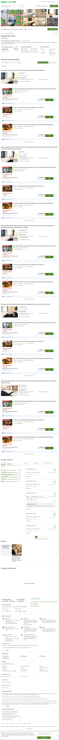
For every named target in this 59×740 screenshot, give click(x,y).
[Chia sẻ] (57, 33)
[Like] (54, 33)
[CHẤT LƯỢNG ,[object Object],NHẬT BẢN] (4, 38)
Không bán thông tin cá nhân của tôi (44, 734)
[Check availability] (55, 100)
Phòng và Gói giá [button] (14, 29)
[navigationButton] (34, 537)
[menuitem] (45, 1)
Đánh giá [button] (21, 29)
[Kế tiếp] (57, 552)
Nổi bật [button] (25, 29)
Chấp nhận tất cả (44, 737)
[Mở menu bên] (57, 2)
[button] (6, 2)
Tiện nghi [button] (30, 29)
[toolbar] (28, 6)
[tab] (42, 62)
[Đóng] (57, 735)
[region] (29, 735)
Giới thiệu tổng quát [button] (6, 29)
